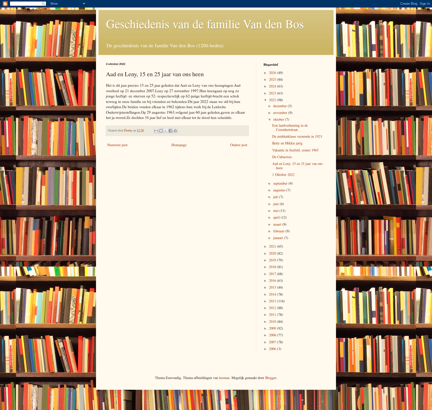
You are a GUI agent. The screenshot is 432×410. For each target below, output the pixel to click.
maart (277, 224)
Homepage (179, 144)
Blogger (270, 377)
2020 (273, 253)
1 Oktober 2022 (283, 174)
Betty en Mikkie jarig (287, 143)
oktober (279, 119)
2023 (273, 93)
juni (276, 203)
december (280, 105)
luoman (224, 377)
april (277, 217)
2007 (273, 342)
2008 (273, 335)
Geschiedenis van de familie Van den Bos (205, 23)
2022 (273, 99)
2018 (273, 266)
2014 (273, 294)
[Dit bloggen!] (161, 130)
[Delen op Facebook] (170, 130)
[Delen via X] (165, 130)
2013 (273, 301)
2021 (273, 246)
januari (278, 237)
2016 (273, 280)
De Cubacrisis (282, 156)
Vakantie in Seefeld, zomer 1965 (295, 150)
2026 (273, 72)
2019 (273, 260)
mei (276, 210)
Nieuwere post (117, 144)
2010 (273, 321)
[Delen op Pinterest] (175, 130)
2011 (273, 314)
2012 (273, 307)
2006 (273, 348)
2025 (273, 79)
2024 (273, 86)
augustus (279, 190)
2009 (273, 328)
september (280, 183)
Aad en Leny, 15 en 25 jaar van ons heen (297, 165)
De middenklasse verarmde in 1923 (297, 136)
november (280, 112)
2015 (273, 287)
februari (279, 231)
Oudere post (238, 144)
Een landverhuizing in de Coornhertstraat (290, 127)
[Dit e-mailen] (156, 130)
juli (276, 196)
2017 (273, 273)
